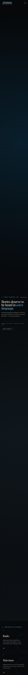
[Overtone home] (7, 3)
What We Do (6, 17)
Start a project (8, 328)
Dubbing (5, 28)
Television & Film (8, 39)
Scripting (5, 36)
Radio (4, 33)
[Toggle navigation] (25, 2)
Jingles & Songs (7, 31)
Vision (4, 20)
